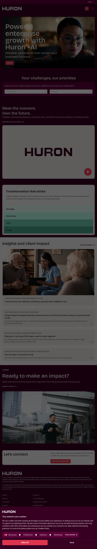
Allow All (25, 542)
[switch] (10, 535)
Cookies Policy (43, 528)
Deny (72, 542)
